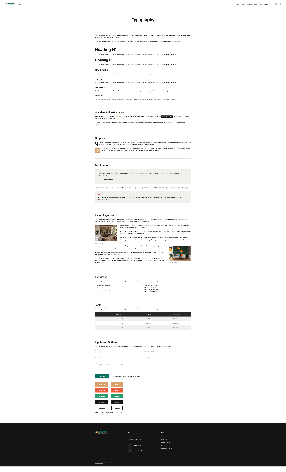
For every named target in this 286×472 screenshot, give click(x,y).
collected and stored (135, 376)
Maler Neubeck (99, 463)
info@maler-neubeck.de (134, 439)
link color (118, 116)
